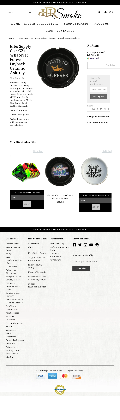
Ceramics (10, 319)
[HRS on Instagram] (85, 245)
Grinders (10, 283)
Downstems (12, 309)
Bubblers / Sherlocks (11, 272)
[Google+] (109, 108)
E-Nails (10, 326)
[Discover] (76, 375)
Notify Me (98, 96)
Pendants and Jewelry (12, 294)
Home (11, 38)
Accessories (12, 353)
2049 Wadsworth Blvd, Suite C (36, 259)
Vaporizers (11, 330)
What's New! (12, 243)
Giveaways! (55, 260)
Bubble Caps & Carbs (13, 288)
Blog (30, 247)
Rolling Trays (12, 350)
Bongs (9, 253)
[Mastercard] (64, 375)
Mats (8, 333)
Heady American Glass (14, 262)
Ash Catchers (12, 313)
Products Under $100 (14, 249)
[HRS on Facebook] (74, 245)
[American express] (52, 375)
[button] (98, 55)
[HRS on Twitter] (80, 245)
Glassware (11, 336)
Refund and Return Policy (59, 249)
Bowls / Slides (13, 279)
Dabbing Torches (14, 302)
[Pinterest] (105, 108)
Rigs (8, 257)
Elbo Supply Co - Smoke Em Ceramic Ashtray (60, 197)
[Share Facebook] (97, 108)
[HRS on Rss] (91, 245)
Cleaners (10, 343)
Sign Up (27, 204)
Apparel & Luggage (15, 340)
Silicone (10, 316)
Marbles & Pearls (14, 299)
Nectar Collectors (15, 323)
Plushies (10, 357)
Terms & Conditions (55, 255)
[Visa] (40, 375)
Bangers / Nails (13, 276)
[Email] (93, 108)
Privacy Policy (57, 243)
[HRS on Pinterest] (97, 245)
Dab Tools (11, 306)
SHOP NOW (81, 3)
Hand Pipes (11, 266)
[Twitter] (101, 108)
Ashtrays (10, 347)
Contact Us (33, 243)
